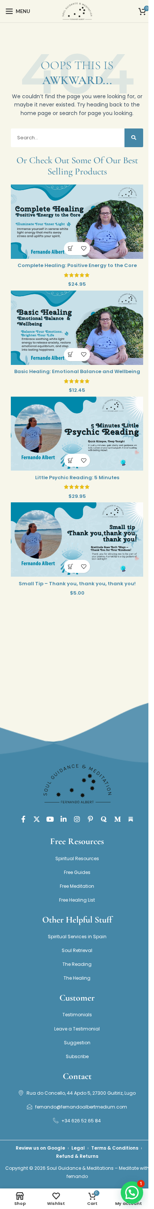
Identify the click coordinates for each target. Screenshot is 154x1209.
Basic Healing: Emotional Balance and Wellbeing (77, 371)
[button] (70, 248)
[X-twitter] (36, 819)
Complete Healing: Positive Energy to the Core (77, 265)
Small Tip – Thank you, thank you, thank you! (77, 583)
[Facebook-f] (23, 819)
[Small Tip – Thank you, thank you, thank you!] (77, 539)
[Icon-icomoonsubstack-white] (131, 819)
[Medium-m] (117, 819)
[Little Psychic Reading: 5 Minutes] (77, 434)
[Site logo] (77, 11)
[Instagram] (77, 819)
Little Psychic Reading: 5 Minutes (77, 477)
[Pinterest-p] (90, 819)
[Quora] (104, 819)
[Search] (133, 137)
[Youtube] (50, 819)
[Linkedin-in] (63, 819)
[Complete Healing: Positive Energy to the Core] (77, 222)
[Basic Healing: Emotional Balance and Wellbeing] (77, 328)
